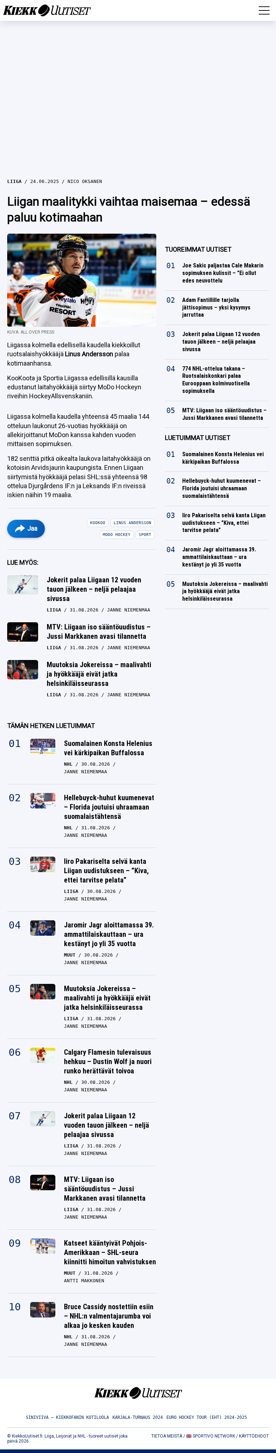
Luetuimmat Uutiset (197, 437)
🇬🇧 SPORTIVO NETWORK (210, 1436)
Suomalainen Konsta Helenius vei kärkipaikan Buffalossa (108, 748)
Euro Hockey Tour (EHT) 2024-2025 (206, 1417)
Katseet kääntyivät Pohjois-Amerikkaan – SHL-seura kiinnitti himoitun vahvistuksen (110, 1252)
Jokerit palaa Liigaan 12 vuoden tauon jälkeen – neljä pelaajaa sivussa (94, 589)
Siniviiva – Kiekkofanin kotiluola (67, 1417)
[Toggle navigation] (264, 10)
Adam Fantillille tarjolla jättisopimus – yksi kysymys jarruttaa (216, 307)
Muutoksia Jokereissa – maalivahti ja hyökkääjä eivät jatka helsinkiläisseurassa (99, 674)
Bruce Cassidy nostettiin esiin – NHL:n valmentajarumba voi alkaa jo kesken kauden (108, 1316)
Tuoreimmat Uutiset (198, 249)
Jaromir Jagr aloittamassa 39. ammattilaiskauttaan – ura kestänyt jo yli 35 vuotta (109, 934)
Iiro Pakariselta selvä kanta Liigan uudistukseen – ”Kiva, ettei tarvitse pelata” (106, 870)
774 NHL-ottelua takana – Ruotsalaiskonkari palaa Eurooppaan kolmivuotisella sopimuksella (216, 379)
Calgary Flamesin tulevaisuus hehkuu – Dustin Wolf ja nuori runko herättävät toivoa (108, 1061)
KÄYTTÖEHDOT (254, 1436)
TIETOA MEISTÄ (166, 1436)
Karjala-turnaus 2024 (137, 1417)
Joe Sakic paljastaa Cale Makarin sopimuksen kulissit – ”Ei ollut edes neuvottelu (222, 273)
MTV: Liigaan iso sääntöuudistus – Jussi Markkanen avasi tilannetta (99, 632)
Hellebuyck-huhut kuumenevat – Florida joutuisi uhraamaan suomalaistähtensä (109, 807)
